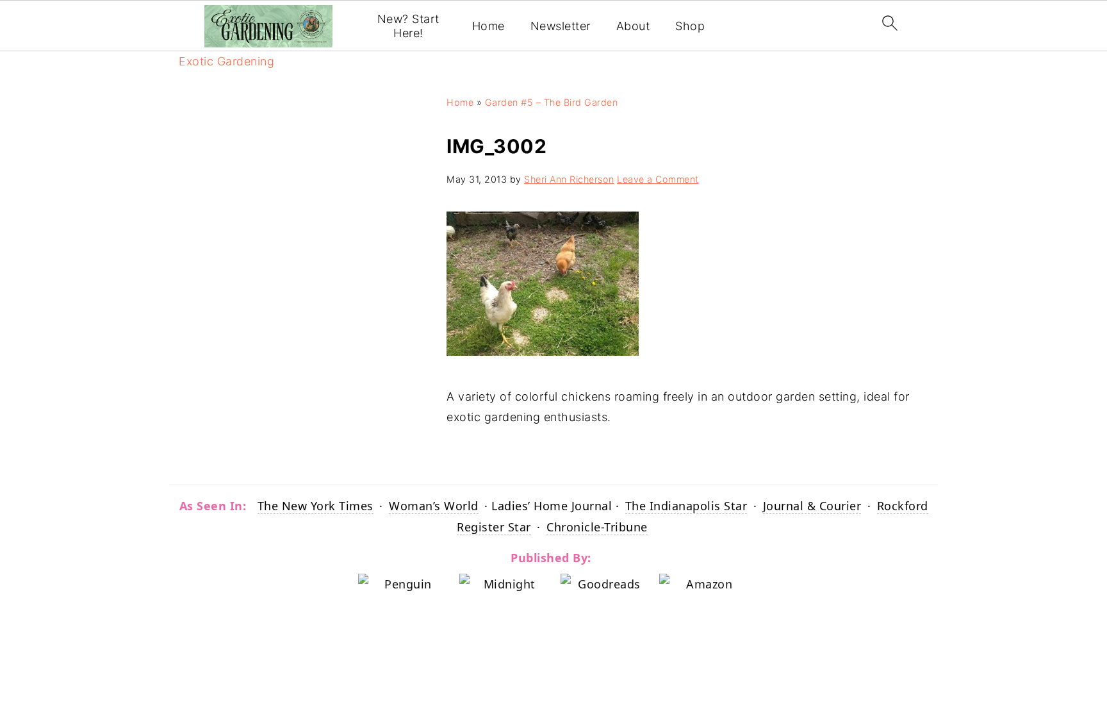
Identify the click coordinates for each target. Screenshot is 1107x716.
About (633, 26)
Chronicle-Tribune (597, 527)
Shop (690, 26)
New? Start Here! (408, 26)
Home (488, 26)
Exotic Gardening (226, 61)
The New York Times (315, 505)
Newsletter (560, 26)
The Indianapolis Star (686, 505)
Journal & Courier (812, 505)
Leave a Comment (658, 179)
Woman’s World (434, 505)
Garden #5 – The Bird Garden (551, 102)
